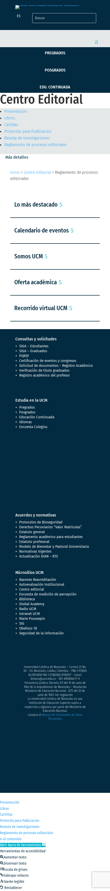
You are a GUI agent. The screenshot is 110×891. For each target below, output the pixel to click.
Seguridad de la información (41, 633)
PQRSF (24, 355)
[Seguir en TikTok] (71, 651)
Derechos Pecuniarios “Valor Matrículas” (50, 527)
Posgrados (55, 70)
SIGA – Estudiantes (33, 346)
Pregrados (55, 52)
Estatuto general (32, 532)
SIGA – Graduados (33, 351)
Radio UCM (27, 608)
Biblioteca (27, 599)
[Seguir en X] (30, 651)
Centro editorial (31, 589)
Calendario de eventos (41, 230)
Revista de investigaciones (27, 138)
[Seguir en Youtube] (50, 651)
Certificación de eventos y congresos (47, 360)
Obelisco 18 (28, 628)
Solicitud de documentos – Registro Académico (56, 365)
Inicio (15, 172)
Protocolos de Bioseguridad (40, 522)
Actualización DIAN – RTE (38, 556)
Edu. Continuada (55, 87)
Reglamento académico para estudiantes (51, 536)
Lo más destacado (36, 204)
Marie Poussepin (32, 618)
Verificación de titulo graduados (44, 370)
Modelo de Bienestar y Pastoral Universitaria (54, 546)
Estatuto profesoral (34, 541)
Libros (9, 118)
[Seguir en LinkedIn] (60, 651)
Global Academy (32, 604)
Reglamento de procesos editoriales (35, 144)
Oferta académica (35, 282)
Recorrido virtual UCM (40, 308)
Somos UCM (28, 256)
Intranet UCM (29, 613)
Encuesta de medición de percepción (47, 594)
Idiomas (25, 422)
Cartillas (11, 124)
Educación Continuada (36, 417)
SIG (21, 623)
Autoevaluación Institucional (41, 584)
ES (18, 16)
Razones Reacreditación (37, 579)
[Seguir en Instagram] (40, 651)
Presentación (15, 111)
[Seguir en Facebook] (19, 651)
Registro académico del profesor (44, 375)
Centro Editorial (37, 172)
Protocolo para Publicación (27, 131)
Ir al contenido (10, 839)
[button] (23, 845)
